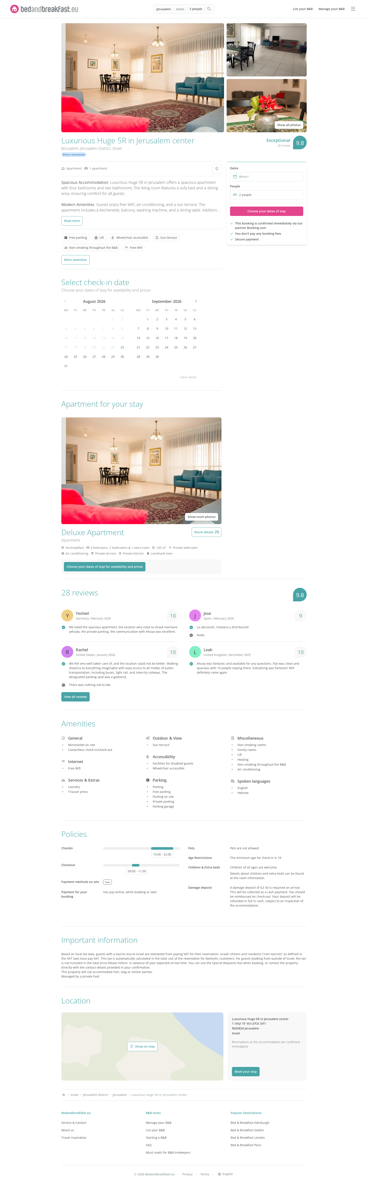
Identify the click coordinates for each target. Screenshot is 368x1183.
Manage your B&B (158, 1123)
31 (66, 366)
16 (122, 338)
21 (103, 347)
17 (66, 347)
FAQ (149, 1145)
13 (94, 338)
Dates (180, 9)
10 (66, 338)
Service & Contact (73, 1123)
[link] (44, 9)
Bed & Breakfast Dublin (247, 1130)
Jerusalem (164, 9)
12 (84, 338)
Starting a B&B (156, 1138)
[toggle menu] (353, 9)
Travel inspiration (73, 1138)
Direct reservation (74, 154)
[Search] (209, 8)
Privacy (187, 1174)
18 (75, 347)
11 (75, 338)
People (235, 186)
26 (84, 357)
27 (94, 357)
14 (103, 338)
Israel (117, 148)
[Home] (63, 1094)
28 (103, 357)
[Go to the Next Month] (195, 301)
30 (122, 357)
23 (122, 347)
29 (113, 357)
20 (94, 347)
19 (84, 347)
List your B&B (155, 1130)
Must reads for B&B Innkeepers (168, 1152)
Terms (204, 1174)
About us (67, 1130)
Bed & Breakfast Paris (246, 1145)
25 (75, 357)
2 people (196, 9)
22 (113, 347)
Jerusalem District (95, 148)
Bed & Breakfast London (248, 1138)
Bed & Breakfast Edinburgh (250, 1123)
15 (113, 338)
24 (66, 357)
